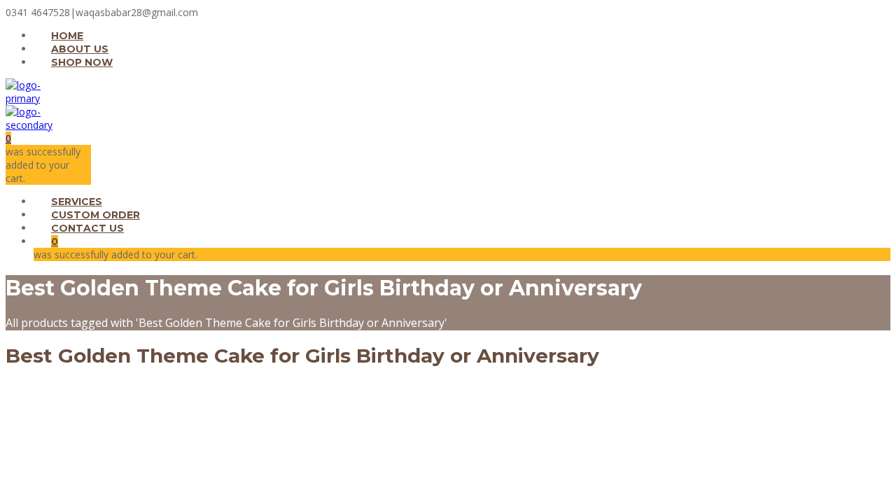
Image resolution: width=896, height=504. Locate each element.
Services (76, 201)
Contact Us (87, 228)
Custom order (95, 215)
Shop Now (82, 62)
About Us (79, 49)
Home (67, 35)
